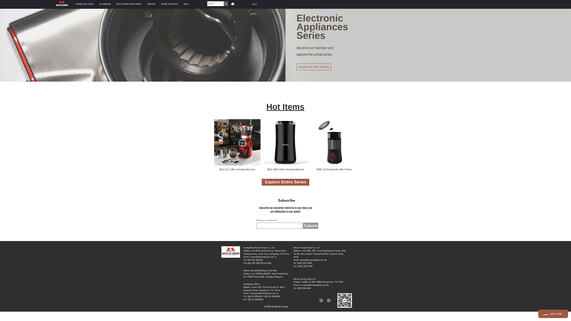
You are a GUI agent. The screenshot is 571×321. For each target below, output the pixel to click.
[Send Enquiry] (232, 3)
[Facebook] (321, 300)
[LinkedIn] (329, 300)
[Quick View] (237, 142)
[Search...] (226, 3)
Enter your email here (266, 220)
